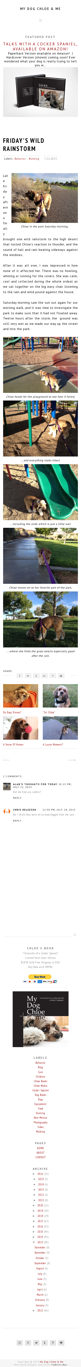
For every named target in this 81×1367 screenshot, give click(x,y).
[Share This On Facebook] (20, 675)
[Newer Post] (7, 760)
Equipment (40, 1104)
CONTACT (41, 1157)
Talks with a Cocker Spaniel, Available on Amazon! (40, 46)
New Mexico (40, 1117)
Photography (41, 1122)
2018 (40, 1216)
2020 (40, 1205)
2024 (41, 1184)
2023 (41, 1189)
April (40, 1289)
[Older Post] (74, 760)
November (41, 1252)
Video (41, 1127)
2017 (41, 1221)
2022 (41, 1195)
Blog (40, 1067)
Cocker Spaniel (40, 1090)
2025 (41, 1179)
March (40, 1295)
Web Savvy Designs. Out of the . (40, 1364)
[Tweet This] (28, 675)
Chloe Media (40, 1086)
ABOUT (40, 1153)
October (40, 1258)
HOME (40, 1148)
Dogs (40, 1099)
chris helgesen (24, 809)
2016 (40, 1226)
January (40, 1305)
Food (40, 1108)
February (40, 1300)
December (40, 1247)
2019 (40, 1211)
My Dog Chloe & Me (40, 8)
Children (40, 1076)
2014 (40, 1237)
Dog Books (40, 1095)
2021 (41, 1200)
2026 (40, 1174)
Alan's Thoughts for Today (35, 784)
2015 (40, 1231)
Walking (34, 158)
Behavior (20, 158)
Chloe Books (40, 1081)
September (40, 1263)
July (40, 1274)
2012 (40, 1310)
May (40, 1284)
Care (40, 1072)
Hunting (40, 1113)
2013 (40, 1242)
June (40, 1279)
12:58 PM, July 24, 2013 (59, 809)
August (40, 1268)
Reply (17, 797)
